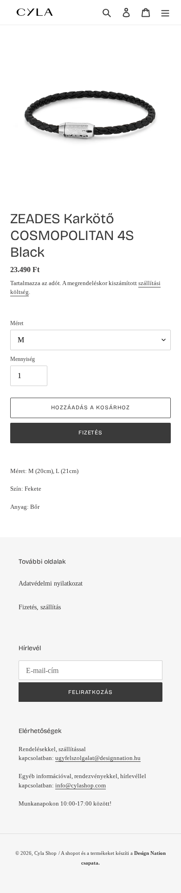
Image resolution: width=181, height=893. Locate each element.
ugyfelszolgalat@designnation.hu (98, 757)
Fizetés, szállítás (40, 607)
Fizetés (90, 432)
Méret (16, 323)
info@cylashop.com (80, 785)
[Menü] (165, 12)
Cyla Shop (45, 853)
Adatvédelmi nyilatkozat (51, 583)
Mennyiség (22, 359)
